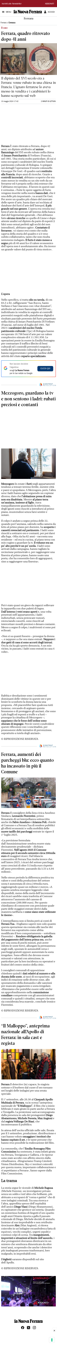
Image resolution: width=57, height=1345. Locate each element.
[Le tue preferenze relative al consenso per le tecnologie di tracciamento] (52, 1340)
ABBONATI (49, 4)
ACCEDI (51, 12)
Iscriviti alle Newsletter (11, 4)
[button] (28, 1291)
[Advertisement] (23, 125)
